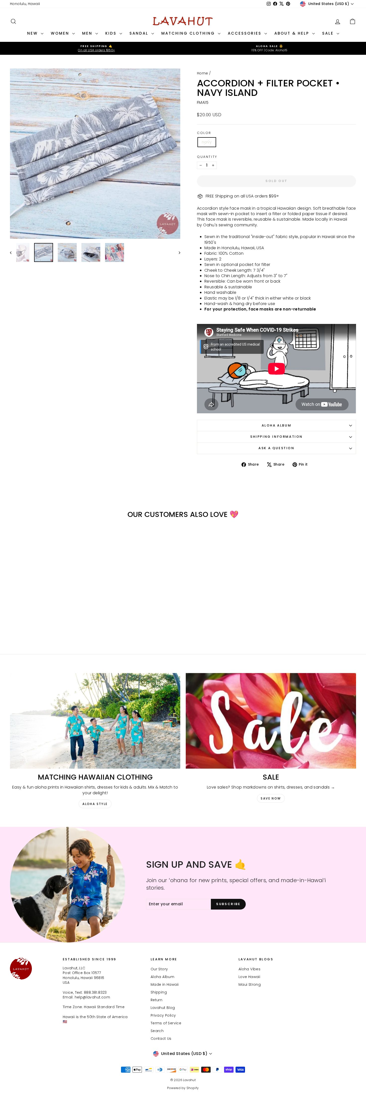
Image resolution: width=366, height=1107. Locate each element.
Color (204, 133)
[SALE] (271, 721)
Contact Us (161, 1038)
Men (88, 33)
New (33, 33)
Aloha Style (95, 804)
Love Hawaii (249, 976)
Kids (111, 33)
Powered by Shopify (183, 1088)
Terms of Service (166, 1023)
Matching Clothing (189, 33)
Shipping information (276, 436)
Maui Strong (250, 984)
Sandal (139, 33)
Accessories (245, 33)
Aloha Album (277, 425)
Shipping (159, 992)
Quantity (207, 157)
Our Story (159, 969)
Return (156, 999)
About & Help (292, 33)
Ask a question (276, 448)
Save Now (271, 798)
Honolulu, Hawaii (25, 3)
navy (207, 142)
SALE (328, 33)
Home (202, 73)
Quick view (51, 607)
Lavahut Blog (163, 1007)
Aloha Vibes (249, 969)
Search (157, 1030)
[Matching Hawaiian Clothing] (95, 721)
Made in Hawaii (165, 984)
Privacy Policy (163, 1015)
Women (61, 33)
